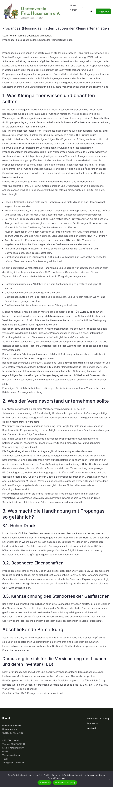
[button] (82, 7)
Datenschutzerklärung (98, 718)
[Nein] (109, 779)
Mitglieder (103, 11)
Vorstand (91, 728)
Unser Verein (73, 7)
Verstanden (44, 782)
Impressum (92, 723)
